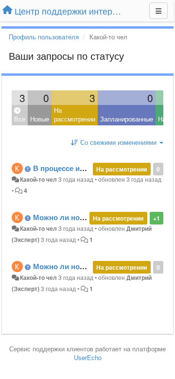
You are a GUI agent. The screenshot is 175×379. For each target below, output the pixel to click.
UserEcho (88, 357)
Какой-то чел (38, 179)
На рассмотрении (74, 114)
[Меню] (158, 10)
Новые (39, 118)
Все (19, 118)
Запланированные (126, 118)
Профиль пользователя (44, 36)
